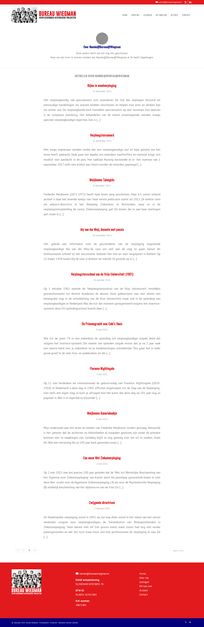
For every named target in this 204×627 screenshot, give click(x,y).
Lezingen (144, 582)
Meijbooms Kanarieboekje (102, 413)
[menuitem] (124, 14)
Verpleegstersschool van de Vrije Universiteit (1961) (102, 274)
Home (142, 573)
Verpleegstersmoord (102, 135)
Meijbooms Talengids (102, 179)
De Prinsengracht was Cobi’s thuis (102, 323)
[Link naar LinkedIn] (190, 2)
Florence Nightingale (102, 368)
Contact (143, 594)
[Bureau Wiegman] (44, 14)
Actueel (143, 590)
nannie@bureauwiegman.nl (170, 2)
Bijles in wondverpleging (102, 85)
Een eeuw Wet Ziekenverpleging (102, 457)
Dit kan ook (145, 586)
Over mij (143, 577)
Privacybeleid (44, 623)
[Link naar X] (185, 2)
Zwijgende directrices (102, 502)
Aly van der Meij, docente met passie (102, 229)
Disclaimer (53, 623)
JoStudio (75, 623)
